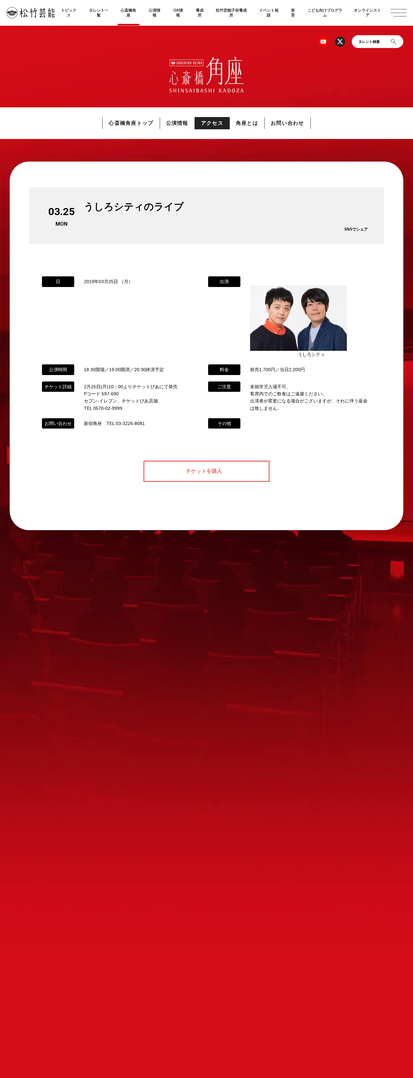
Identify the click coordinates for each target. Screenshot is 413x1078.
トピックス (68, 12)
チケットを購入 (206, 471)
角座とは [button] (247, 123)
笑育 (293, 12)
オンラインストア (367, 12)
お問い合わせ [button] (287, 123)
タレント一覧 (98, 12)
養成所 (200, 12)
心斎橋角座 (128, 12)
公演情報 (154, 12)
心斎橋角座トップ (131, 123)
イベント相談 (268, 12)
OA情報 (178, 12)
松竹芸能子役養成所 (231, 12)
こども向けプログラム (324, 12)
